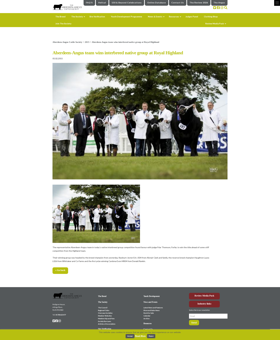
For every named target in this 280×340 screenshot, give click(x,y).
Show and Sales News (152, 310)
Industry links (204, 303)
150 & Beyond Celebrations (127, 2)
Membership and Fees (106, 318)
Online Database (156, 2)
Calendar (147, 316)
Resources (148, 323)
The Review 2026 (199, 2)
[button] (277, 3)
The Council (102, 308)
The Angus (219, 2)
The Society (102, 302)
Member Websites (105, 316)
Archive (146, 318)
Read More (140, 336)
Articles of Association (106, 324)
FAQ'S (89, 2)
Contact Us (177, 2)
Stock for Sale (149, 313)
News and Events (150, 302)
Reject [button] (151, 336)
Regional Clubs (103, 310)
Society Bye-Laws (104, 321)
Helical (102, 2)
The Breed (102, 296)
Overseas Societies (105, 313)
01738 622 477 (61, 315)
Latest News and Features (153, 308)
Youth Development (152, 296)
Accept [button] (130, 336)
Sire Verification (104, 329)
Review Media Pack (204, 295)
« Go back (60, 270)
